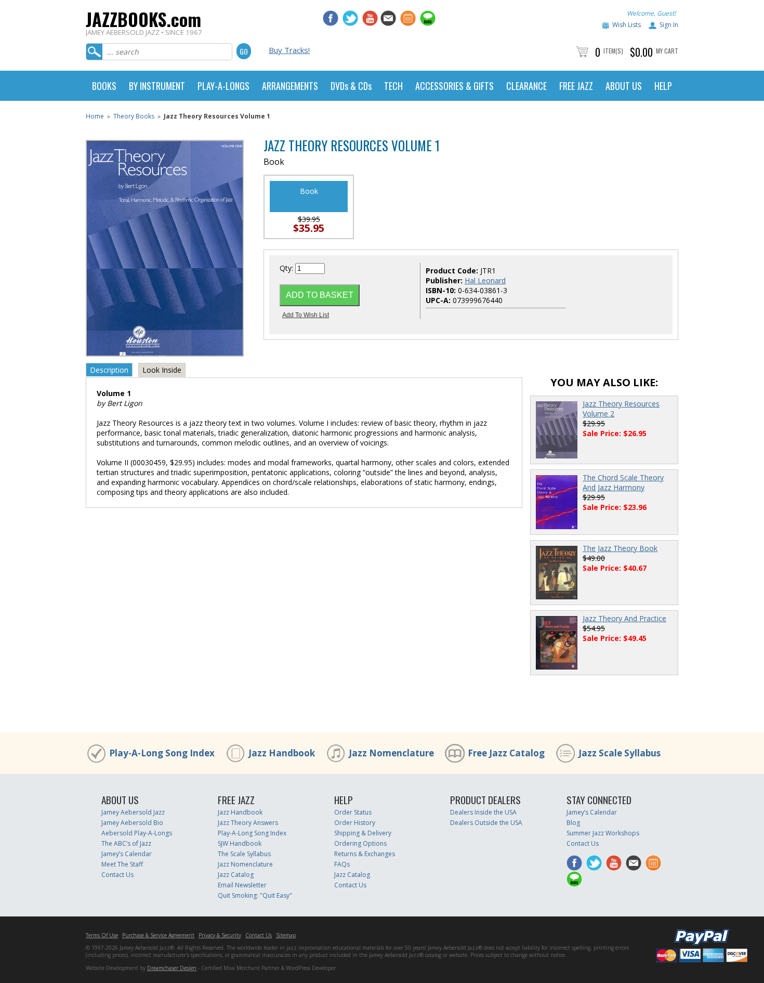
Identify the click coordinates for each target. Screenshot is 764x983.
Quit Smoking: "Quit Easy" (255, 895)
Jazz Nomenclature (391, 753)
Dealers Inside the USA (483, 812)
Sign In (669, 24)
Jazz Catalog (236, 874)
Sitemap (286, 935)
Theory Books (133, 116)
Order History (354, 822)
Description (109, 370)
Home (95, 116)
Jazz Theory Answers (248, 822)
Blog (573, 822)
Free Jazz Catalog (506, 753)
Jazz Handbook (281, 753)
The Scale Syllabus (244, 853)
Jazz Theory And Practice (624, 618)
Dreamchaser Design (171, 968)
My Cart (667, 50)
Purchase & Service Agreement (158, 935)
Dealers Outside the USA (486, 822)
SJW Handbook (239, 843)
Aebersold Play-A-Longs (136, 833)
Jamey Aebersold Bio (132, 822)
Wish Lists (626, 24)
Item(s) (613, 50)
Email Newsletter (242, 885)
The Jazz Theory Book (620, 548)
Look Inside (161, 370)
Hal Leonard (485, 280)
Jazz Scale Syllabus (619, 753)
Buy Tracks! (289, 50)
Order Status (353, 812)
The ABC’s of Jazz (126, 843)
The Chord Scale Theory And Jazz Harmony (623, 482)
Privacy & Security (220, 935)
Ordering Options (360, 843)
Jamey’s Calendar (126, 853)
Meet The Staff (122, 864)
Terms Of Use (102, 935)
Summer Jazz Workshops (603, 833)
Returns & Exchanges (364, 853)
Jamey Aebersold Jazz (133, 812)
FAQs (342, 864)
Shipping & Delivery (362, 833)
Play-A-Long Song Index (162, 753)
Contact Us (117, 874)
